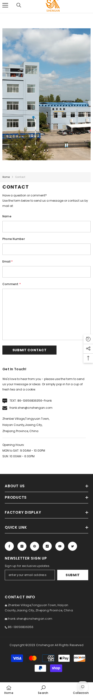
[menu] (5, 5)
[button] (29, 350)
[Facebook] (9, 546)
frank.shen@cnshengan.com (31, 408)
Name (6, 216)
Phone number (13, 239)
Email (7, 261)
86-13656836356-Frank (34, 401)
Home (6, 177)
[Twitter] (72, 546)
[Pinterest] (34, 546)
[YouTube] (59, 546)
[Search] (19, 5)
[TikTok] (47, 546)
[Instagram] (21, 546)
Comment (11, 284)
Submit (73, 575)
